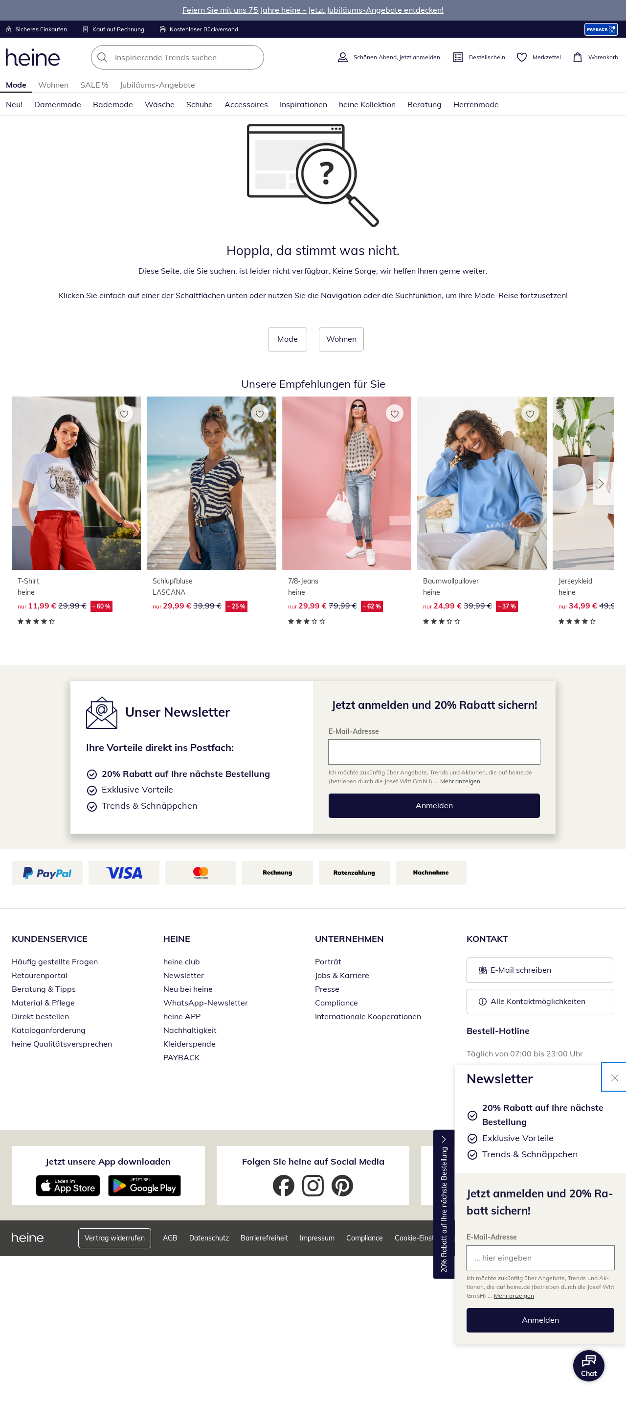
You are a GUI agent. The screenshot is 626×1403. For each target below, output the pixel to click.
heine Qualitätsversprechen (62, 1044)
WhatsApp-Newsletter (205, 1002)
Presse (327, 989)
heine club (181, 961)
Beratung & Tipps (44, 989)
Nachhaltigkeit (190, 1030)
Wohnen (53, 85)
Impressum (317, 1238)
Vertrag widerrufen (115, 1238)
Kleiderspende (189, 1044)
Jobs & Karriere (342, 975)
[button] (603, 483)
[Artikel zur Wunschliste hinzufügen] (124, 413)
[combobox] (199, 57)
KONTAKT (487, 938)
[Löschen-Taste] (254, 57)
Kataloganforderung (49, 1030)
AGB (170, 1238)
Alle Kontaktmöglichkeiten (538, 1001)
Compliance (336, 1002)
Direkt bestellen (40, 1016)
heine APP (182, 1016)
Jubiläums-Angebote (157, 85)
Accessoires (246, 104)
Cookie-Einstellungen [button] (428, 1238)
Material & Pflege (43, 1002)
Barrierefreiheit (264, 1238)
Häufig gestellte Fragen (55, 961)
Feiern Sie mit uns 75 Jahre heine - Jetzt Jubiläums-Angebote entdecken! (313, 10)
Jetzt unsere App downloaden (108, 1161)
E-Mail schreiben (515, 973)
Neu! (14, 104)
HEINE (176, 938)
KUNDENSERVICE (50, 938)
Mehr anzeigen (514, 1295)
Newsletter (183, 975)
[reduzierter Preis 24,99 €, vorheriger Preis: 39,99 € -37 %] (481, 483)
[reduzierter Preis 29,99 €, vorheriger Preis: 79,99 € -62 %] (346, 483)
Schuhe (199, 104)
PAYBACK (181, 1057)
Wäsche (160, 104)
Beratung (424, 104)
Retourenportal (39, 975)
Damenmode (57, 104)
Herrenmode (476, 104)
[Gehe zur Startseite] (33, 57)
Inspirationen (303, 104)
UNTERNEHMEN (349, 938)
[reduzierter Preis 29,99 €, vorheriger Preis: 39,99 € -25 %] (211, 483)
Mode (16, 85)
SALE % (94, 85)
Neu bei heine (188, 989)
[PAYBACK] (601, 29)
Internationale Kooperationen (368, 1016)
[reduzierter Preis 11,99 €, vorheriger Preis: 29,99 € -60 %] (76, 483)
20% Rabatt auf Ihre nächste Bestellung (444, 1210)
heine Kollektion (367, 104)
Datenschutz (209, 1238)
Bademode (113, 104)
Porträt (328, 961)
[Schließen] (615, 1077)
